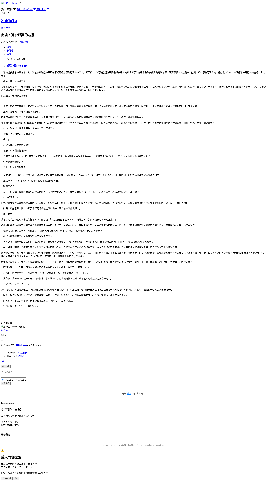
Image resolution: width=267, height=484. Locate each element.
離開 (16, 478)
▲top (3, 361)
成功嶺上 (22, 356)
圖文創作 (23, 42)
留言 (25, 345)
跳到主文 (5, 28)
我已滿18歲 (6, 478)
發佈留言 (5, 383)
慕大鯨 (4, 330)
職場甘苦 (22, 353)
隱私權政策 (149, 445)
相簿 (9, 47)
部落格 (10, 50)
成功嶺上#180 (17, 66)
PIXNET (113, 445)
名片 (9, 54)
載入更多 (5, 366)
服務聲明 (160, 445)
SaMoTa (9, 20)
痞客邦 (19, 345)
